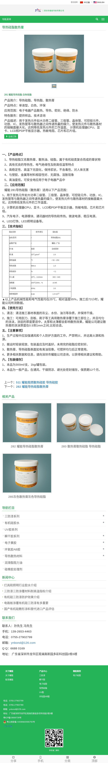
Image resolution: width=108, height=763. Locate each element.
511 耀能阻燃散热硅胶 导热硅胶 (37, 382)
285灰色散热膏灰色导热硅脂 (27, 496)
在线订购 (12, 136)
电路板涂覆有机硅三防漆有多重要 (26, 602)
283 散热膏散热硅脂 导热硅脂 (81, 446)
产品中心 (43, 671)
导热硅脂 (43, 688)
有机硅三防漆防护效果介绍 (22, 597)
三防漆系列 (12, 516)
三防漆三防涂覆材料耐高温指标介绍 (27, 591)
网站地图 (8, 726)
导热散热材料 (13, 556)
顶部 (94, 760)
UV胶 (41, 692)
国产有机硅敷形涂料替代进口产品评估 (29, 608)
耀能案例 (77, 671)
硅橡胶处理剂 (13, 569)
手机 (40, 760)
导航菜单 (6, 19)
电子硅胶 (43, 684)
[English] (99, 2)
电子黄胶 (10, 542)
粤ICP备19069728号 (12, 717)
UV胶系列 (11, 529)
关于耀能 (9, 671)
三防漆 (42, 675)
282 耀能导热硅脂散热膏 (32, 386)
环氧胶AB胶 (12, 549)
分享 (13, 760)
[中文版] (85, 2)
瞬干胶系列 (12, 536)
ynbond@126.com (23, 642)
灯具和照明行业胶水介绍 (20, 585)
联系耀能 (9, 679)
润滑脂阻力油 (13, 562)
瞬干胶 (42, 679)
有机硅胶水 (12, 523)
